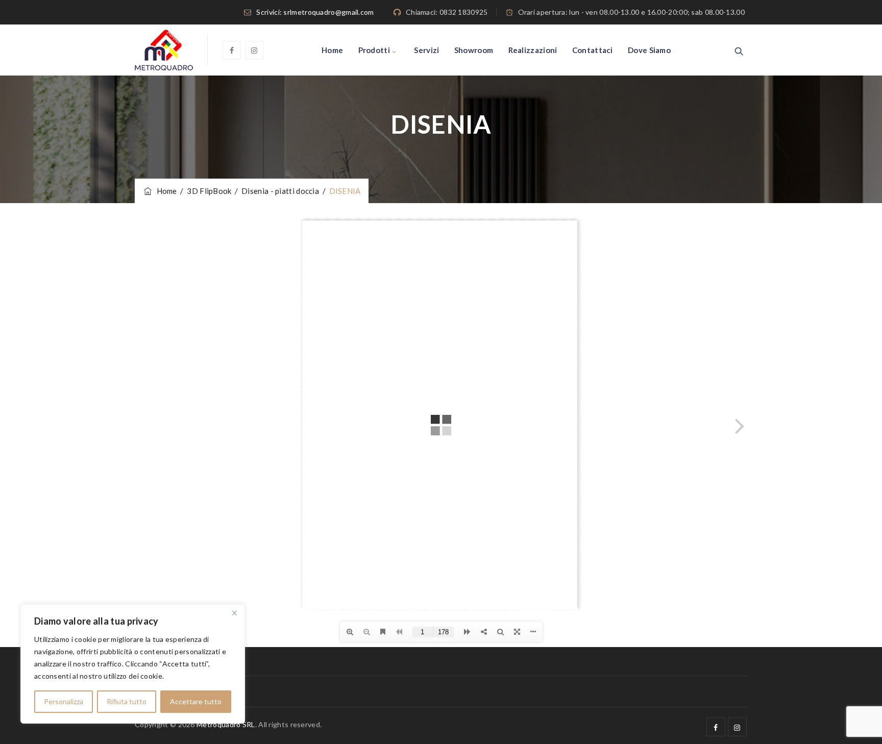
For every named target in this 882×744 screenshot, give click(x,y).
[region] (132, 664)
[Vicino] (234, 613)
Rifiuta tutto (126, 701)
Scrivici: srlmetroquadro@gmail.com (315, 12)
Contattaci (592, 50)
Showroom (473, 50)
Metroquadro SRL (226, 724)
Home (332, 50)
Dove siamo (649, 50)
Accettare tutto (196, 701)
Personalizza (63, 701)
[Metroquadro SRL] (164, 50)
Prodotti (374, 50)
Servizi (426, 50)
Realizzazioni (532, 50)
